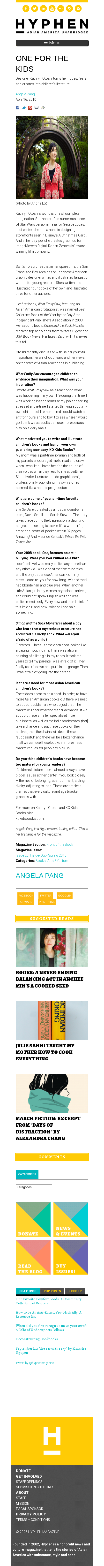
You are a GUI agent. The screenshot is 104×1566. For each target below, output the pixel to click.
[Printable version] (43, 108)
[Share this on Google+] (30, 108)
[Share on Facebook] (18, 108)
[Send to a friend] (36, 108)
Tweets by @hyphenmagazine (35, 1363)
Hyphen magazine (52, 1441)
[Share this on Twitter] (24, 108)
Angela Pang (40, 875)
